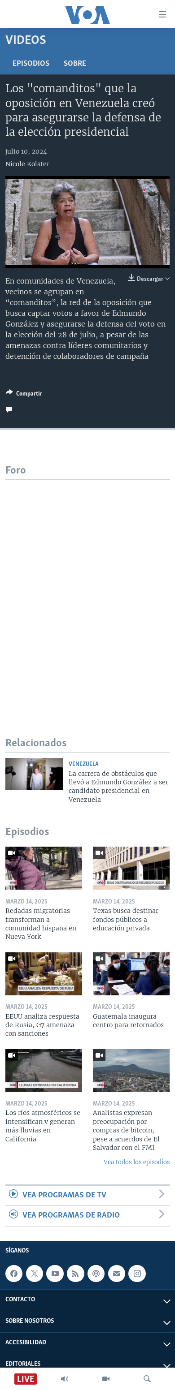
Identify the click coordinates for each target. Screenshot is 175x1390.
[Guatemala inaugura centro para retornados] (131, 973)
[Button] (24, 395)
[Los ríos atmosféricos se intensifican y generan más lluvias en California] (43, 1070)
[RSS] (75, 1273)
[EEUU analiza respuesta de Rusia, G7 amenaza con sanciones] (43, 973)
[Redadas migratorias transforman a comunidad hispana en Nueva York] (43, 868)
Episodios (31, 64)
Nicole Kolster (27, 164)
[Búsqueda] (147, 1379)
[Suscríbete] (116, 1273)
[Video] (105, 1379)
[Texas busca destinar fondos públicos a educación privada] (131, 868)
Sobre (75, 64)
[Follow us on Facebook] (13, 1273)
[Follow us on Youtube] (54, 1273)
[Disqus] (87, 592)
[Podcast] (96, 1273)
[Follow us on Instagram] (136, 1273)
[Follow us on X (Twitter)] (34, 1273)
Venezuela (84, 764)
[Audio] (64, 1379)
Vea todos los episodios (137, 1162)
